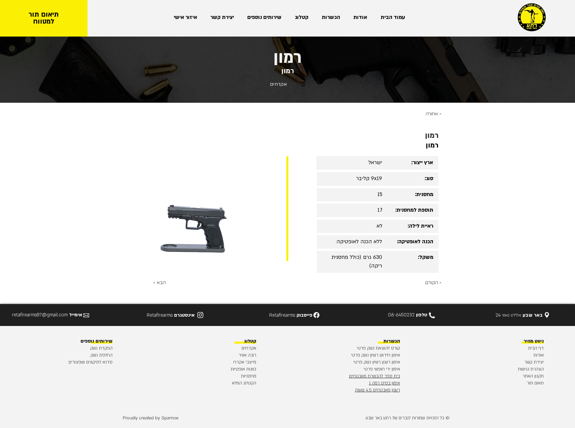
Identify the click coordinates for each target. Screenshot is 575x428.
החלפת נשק (101, 355)
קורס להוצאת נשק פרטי (378, 348)
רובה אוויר (247, 355)
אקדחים (249, 348)
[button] (329, 17)
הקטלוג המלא (244, 383)
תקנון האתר (533, 376)
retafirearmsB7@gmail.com (40, 315)
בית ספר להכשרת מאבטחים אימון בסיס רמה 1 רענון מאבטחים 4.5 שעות (374, 383)
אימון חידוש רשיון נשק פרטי (375, 355)
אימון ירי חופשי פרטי (382, 369)
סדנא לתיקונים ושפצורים (90, 362)
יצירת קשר (534, 362)
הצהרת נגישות (531, 369)
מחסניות (248, 376)
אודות (538, 355)
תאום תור (535, 383)
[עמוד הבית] (303, 84)
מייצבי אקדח (244, 362)
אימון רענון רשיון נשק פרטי (376, 362)
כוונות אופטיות (243, 369)
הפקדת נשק (101, 348)
